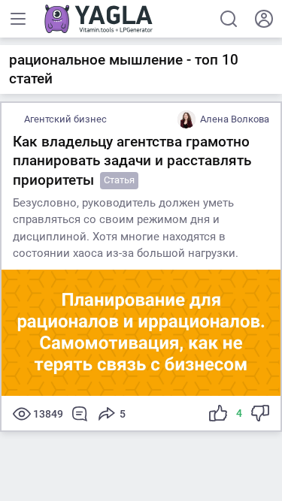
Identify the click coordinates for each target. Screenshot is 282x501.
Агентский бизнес (65, 119)
